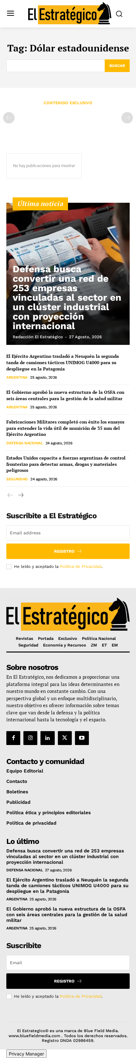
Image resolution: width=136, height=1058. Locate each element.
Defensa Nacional (24, 443)
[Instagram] (30, 738)
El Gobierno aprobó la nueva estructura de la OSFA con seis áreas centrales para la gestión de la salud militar (65, 395)
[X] (65, 738)
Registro (64, 551)
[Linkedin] (47, 738)
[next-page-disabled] (127, 117)
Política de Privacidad (81, 566)
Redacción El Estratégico (38, 336)
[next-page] (20, 495)
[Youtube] (82, 738)
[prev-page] (9, 117)
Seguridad (17, 479)
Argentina (17, 377)
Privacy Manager (26, 1053)
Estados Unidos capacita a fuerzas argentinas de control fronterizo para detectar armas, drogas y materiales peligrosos (66, 464)
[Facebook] (13, 738)
